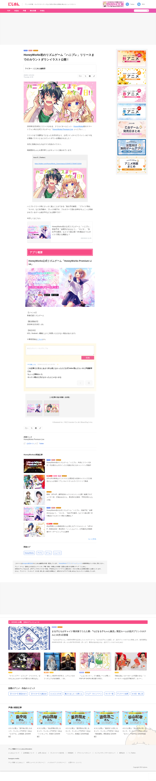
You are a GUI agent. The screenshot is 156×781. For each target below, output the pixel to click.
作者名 (42, 10)
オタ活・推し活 (137, 694)
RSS (143, 4)
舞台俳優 (33, 10)
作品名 (16, 10)
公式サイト (31, 443)
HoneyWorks (78, 126)
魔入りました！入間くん (73, 694)
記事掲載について (28, 753)
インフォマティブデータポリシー (105, 753)
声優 (24, 10)
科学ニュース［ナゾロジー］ (35, 762)
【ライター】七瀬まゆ (38, 694)
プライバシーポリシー (84, 753)
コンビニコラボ (55, 694)
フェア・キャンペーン (94, 694)
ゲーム (48, 553)
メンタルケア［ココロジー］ (56, 762)
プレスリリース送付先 (57, 753)
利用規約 (70, 753)
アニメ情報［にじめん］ (16, 762)
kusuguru (11, 758)
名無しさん (32, 364)
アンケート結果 (122, 694)
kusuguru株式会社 (27, 563)
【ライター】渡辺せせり (18, 694)
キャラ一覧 (109, 694)
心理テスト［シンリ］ (75, 762)
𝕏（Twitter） (132, 753)
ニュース (57, 553)
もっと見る (92, 539)
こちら (39, 339)
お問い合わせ (42, 753)
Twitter (132, 4)
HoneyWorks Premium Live (63, 129)
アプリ (39, 553)
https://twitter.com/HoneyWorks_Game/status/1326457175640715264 (58, 163)
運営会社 (122, 753)
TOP (8, 10)
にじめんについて (13, 753)
